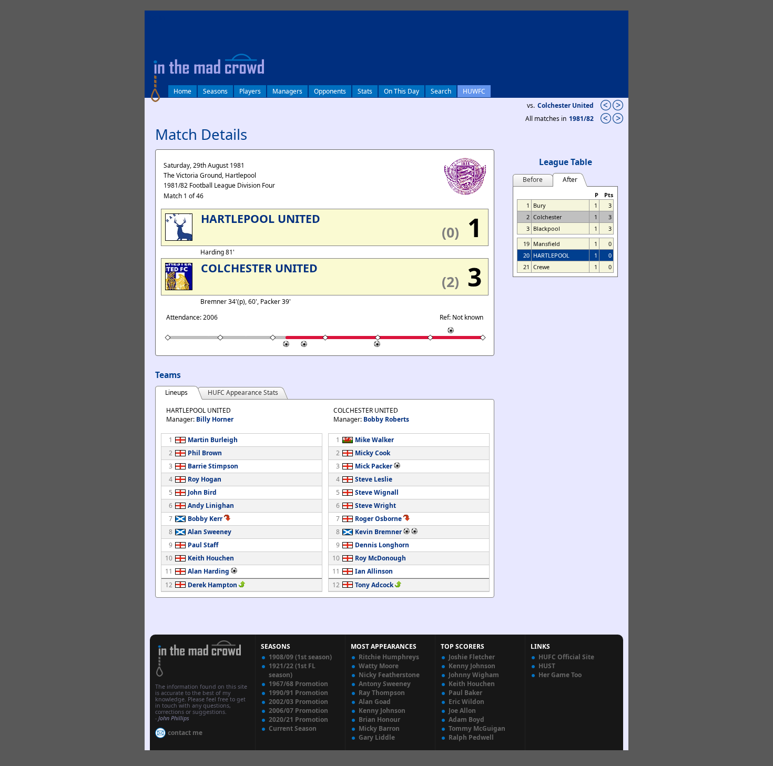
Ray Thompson (382, 692)
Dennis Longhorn (382, 544)
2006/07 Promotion (298, 710)
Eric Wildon (466, 701)
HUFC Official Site (566, 656)
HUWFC (474, 91)
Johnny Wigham (474, 674)
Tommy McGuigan (477, 728)
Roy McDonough (380, 558)
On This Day (401, 91)
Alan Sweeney (209, 531)
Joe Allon (462, 710)
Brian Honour (379, 719)
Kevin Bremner (378, 531)
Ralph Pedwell (471, 737)
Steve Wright (375, 505)
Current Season (293, 728)
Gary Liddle (377, 737)
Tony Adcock (374, 584)
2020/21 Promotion (298, 719)
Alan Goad (375, 701)
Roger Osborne (378, 518)
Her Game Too (560, 674)
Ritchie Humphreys (389, 656)
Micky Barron (379, 728)
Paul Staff (203, 544)
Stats (365, 91)
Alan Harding (208, 571)
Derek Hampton (212, 584)
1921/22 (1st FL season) (292, 670)
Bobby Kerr (205, 518)
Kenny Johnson (382, 710)
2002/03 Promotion (298, 701)
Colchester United (565, 105)
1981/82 (582, 118)
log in (156, 17)
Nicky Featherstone (389, 674)
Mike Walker (374, 439)
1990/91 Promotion (298, 692)
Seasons (215, 91)
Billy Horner (214, 419)
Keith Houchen (211, 558)
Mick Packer (373, 466)
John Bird (202, 492)
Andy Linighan (211, 505)
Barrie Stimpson (213, 466)
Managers (287, 91)
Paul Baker (465, 692)
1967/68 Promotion (298, 683)
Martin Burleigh (213, 439)
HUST (546, 665)
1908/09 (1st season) (300, 656)
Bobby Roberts (386, 419)
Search (441, 91)
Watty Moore (379, 665)
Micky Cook (372, 452)
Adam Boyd (466, 719)
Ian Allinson (374, 571)
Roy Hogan (204, 479)
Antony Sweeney (385, 683)
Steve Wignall (377, 492)
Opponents (330, 91)
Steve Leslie (373, 479)
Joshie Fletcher (472, 656)
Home (182, 91)
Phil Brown (205, 452)
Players (250, 91)
